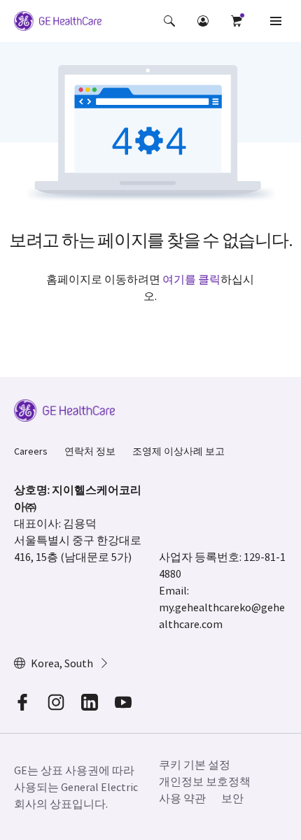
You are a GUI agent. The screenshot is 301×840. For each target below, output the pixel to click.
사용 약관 (182, 798)
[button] (169, 21)
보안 (232, 798)
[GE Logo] (58, 23)
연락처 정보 (89, 451)
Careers (31, 451)
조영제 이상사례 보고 (178, 451)
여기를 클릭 (191, 279)
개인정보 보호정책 (205, 781)
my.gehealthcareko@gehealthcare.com (222, 615)
